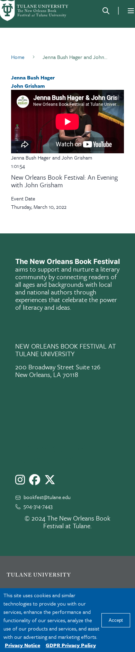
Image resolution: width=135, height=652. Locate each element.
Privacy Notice (22, 645)
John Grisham (28, 85)
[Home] (34, 10)
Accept (116, 620)
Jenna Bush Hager (33, 77)
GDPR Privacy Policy (71, 645)
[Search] (106, 11)
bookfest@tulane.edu (47, 497)
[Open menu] (131, 11)
